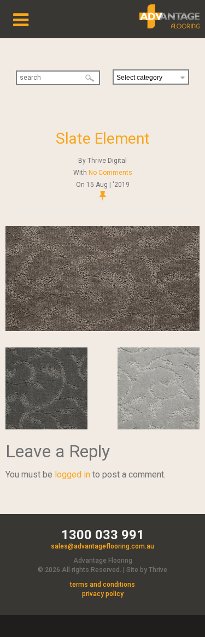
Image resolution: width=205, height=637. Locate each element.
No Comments (110, 172)
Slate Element (103, 138)
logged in (72, 474)
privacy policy (103, 594)
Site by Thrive (146, 570)
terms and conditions (102, 584)
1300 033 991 (102, 534)
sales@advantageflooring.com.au (102, 546)
